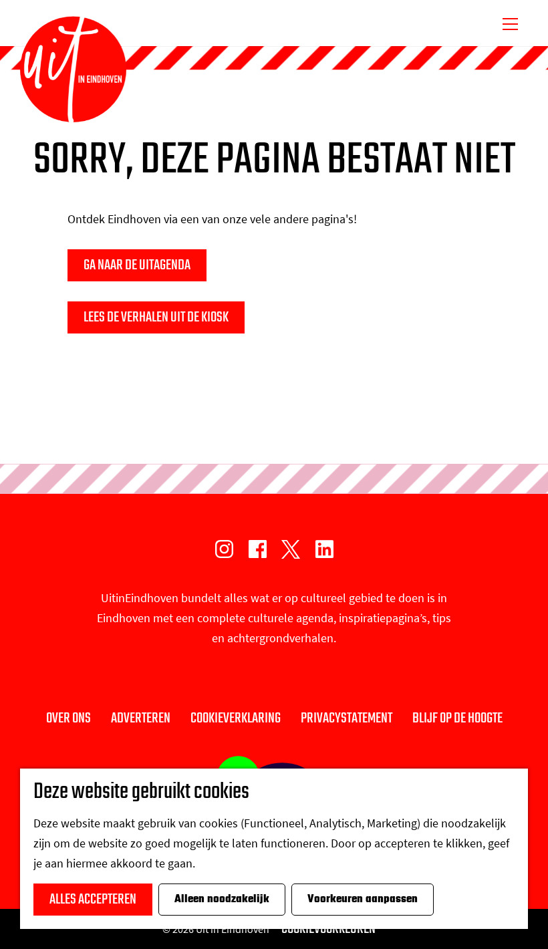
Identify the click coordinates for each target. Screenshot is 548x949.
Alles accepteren (92, 899)
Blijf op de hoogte (457, 718)
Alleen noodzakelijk (221, 899)
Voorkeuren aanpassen (362, 899)
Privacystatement (346, 718)
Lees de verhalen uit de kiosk (156, 317)
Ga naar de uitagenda (137, 265)
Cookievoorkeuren (328, 929)
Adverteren (140, 718)
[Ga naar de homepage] (73, 69)
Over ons (68, 718)
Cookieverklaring (235, 718)
